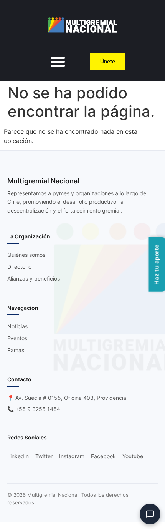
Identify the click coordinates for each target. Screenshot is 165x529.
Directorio (19, 266)
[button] (57, 61)
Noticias (17, 326)
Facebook (103, 456)
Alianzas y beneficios (33, 278)
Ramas (15, 350)
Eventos (17, 338)
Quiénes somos (26, 254)
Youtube (132, 456)
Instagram (71, 456)
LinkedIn (18, 456)
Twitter (44, 456)
